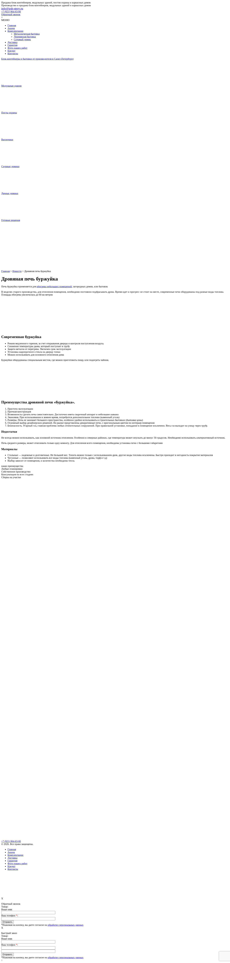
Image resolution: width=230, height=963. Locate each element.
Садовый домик (22, 39)
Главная (12, 25)
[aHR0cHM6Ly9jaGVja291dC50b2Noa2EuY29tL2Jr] (115, 258)
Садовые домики (10, 166)
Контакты (13, 53)
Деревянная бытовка (25, 36)
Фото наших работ (17, 48)
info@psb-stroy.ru (12, 8)
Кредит (11, 50)
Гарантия (12, 45)
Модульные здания (11, 85)
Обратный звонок (10, 14)
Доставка (12, 42)
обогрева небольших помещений (54, 286)
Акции (11, 28)
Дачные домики (9, 193)
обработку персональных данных (65, 925)
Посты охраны (9, 112)
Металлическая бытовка (27, 34)
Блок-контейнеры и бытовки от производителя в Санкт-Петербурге (37, 59)
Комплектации (15, 31)
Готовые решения (10, 220)
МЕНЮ (5, 20)
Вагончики (7, 139)
